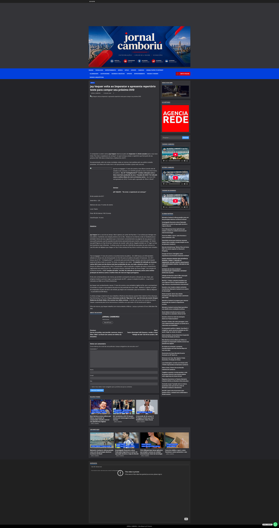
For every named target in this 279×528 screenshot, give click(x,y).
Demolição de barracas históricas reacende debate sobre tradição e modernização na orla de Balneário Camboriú (175, 242)
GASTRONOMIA (104, 73)
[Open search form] (174, 73)
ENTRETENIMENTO (110, 70)
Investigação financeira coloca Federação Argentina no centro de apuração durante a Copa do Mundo (174, 224)
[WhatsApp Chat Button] (275, 524)
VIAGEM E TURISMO (152, 73)
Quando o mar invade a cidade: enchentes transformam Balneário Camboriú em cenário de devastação (175, 289)
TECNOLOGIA (99, 70)
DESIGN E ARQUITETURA (97, 77)
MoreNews (141, 526)
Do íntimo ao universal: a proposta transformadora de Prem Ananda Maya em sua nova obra (174, 348)
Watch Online (184, 73)
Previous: (106, 333)
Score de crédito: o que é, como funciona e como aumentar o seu (176, 451)
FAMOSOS (141, 70)
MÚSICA (120, 70)
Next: (142, 332)
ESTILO (127, 70)
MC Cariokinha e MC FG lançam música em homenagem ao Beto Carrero (123, 418)
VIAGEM (91, 70)
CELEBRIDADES (94, 73)
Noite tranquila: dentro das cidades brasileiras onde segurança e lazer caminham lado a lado (175, 295)
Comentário (94, 349)
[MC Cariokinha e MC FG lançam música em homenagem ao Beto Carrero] (124, 407)
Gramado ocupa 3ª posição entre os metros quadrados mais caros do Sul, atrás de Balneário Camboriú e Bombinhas (174, 385)
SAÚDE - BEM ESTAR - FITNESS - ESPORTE (125, 446)
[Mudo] (184, 160)
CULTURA (102, 410)
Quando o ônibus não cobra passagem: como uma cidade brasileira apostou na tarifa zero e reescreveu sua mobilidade (175, 323)
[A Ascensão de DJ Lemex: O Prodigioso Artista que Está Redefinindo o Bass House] (147, 407)
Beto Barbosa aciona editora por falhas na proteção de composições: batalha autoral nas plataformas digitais (100, 419)
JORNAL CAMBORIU (96, 93)
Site (91, 381)
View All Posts (107, 322)
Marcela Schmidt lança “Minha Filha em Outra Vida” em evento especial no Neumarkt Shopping (175, 249)
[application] (175, 154)
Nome (91, 370)
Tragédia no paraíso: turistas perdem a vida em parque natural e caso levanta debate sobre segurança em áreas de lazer (174, 374)
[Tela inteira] (187, 160)
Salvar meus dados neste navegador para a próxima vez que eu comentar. (112, 387)
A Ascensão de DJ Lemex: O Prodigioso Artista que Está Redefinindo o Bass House (145, 418)
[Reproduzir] (164, 160)
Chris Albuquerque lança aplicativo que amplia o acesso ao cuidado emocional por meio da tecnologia (174, 230)
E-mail (91, 375)
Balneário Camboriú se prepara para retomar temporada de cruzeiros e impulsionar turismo (175, 302)
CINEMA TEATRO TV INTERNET (154, 70)
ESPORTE (133, 70)
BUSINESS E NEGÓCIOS (118, 73)
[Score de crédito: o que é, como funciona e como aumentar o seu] (177, 440)
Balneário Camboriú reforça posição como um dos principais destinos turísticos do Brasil (101, 452)
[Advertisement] (139, 15)
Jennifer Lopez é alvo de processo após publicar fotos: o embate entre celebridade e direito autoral (175, 392)
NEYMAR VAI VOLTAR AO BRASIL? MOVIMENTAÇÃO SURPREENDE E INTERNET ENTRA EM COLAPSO (174, 270)
